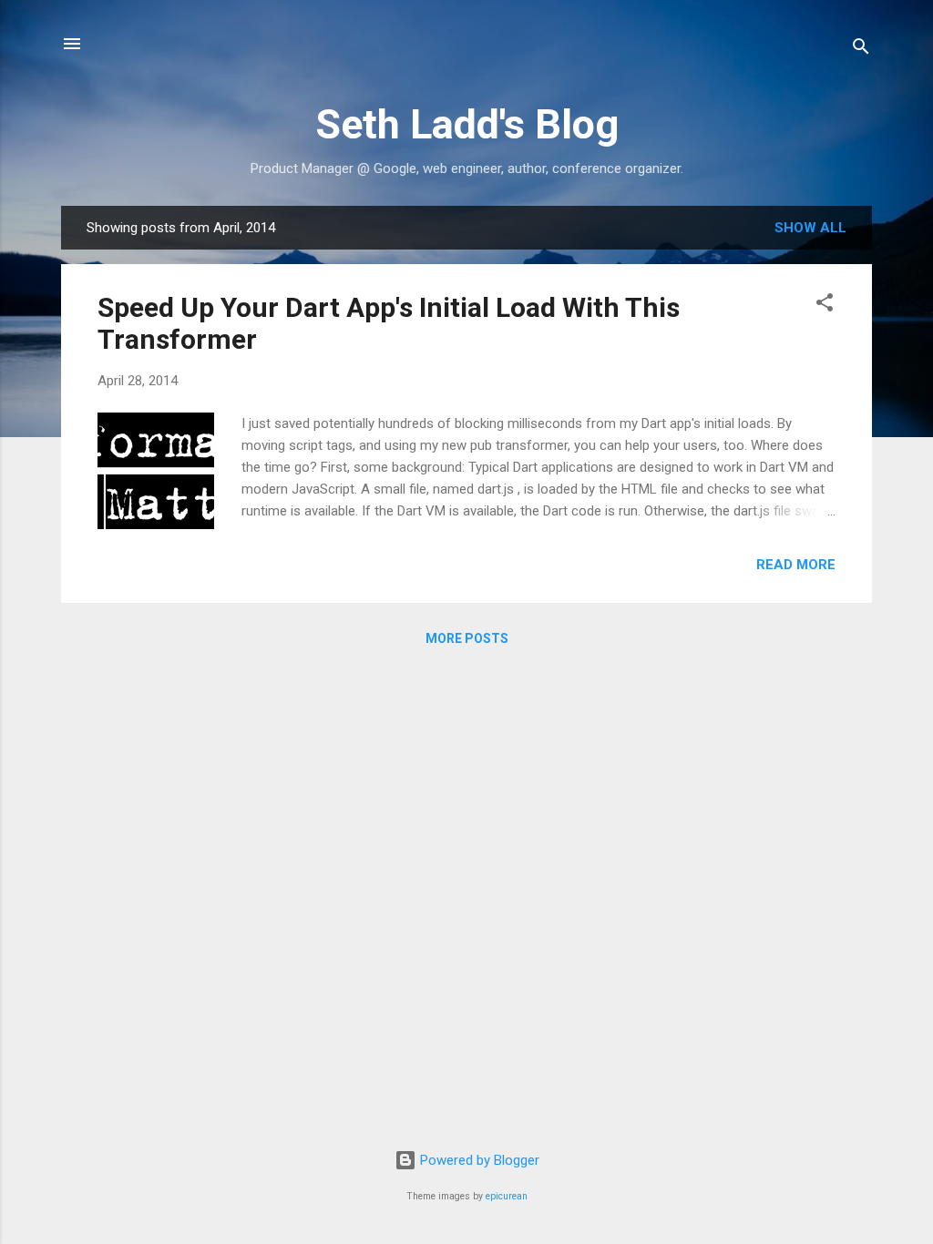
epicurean (507, 1196)
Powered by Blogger (477, 1160)
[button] (825, 305)
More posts (466, 638)
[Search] (861, 49)
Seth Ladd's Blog (467, 124)
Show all (810, 227)
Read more (796, 564)
